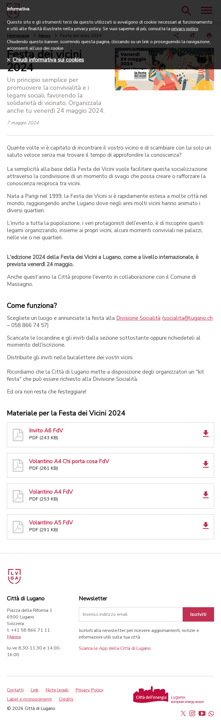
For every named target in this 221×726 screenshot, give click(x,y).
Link (35, 690)
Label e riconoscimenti (29, 699)
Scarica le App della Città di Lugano (115, 648)
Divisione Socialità (138, 318)
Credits (66, 699)
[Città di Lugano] (22, 574)
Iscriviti (198, 614)
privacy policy (185, 29)
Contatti (15, 690)
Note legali (56, 690)
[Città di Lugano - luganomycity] (183, 713)
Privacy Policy (89, 690)
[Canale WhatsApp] (211, 713)
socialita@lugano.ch (188, 318)
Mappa (14, 637)
